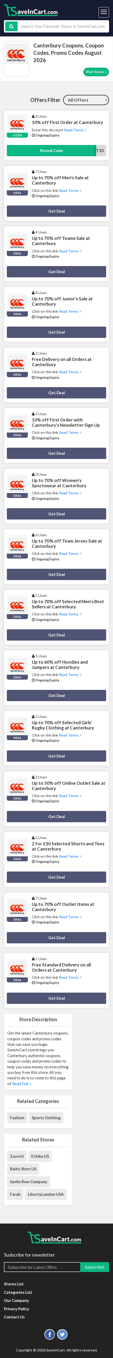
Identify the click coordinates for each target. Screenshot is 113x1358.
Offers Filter (45, 100)
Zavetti (17, 1156)
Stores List (14, 1283)
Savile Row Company (28, 1181)
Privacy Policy (16, 1308)
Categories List (18, 1292)
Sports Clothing (46, 1117)
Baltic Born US (23, 1168)
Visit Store (95, 72)
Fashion (17, 1117)
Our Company (16, 1300)
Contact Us (14, 1316)
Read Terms (74, 130)
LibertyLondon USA (46, 1194)
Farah (15, 1194)
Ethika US (40, 1156)
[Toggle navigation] (104, 12)
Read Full (21, 1083)
